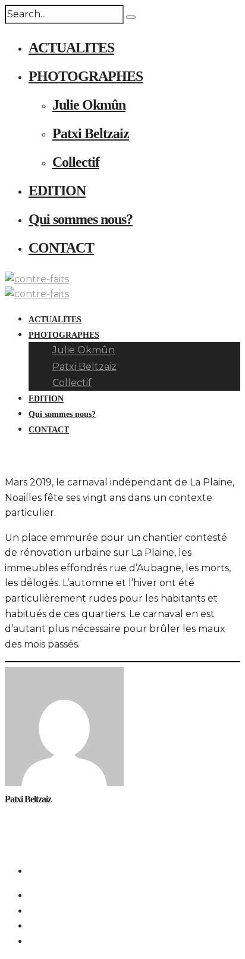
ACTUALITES (71, 47)
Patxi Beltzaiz (90, 133)
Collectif (75, 162)
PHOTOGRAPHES (86, 76)
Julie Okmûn (88, 105)
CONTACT (61, 248)
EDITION (57, 190)
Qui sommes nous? (81, 219)
